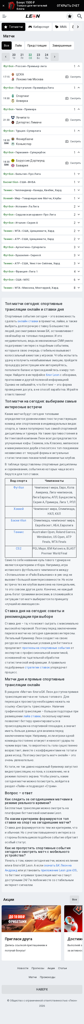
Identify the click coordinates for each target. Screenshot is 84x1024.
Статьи (62, 968)
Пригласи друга (18, 939)
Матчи (33, 977)
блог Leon (52, 375)
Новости (22, 968)
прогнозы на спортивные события (46, 648)
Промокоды (47, 977)
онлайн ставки (28, 321)
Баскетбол (10, 182)
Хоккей (8, 198)
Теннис (8, 190)
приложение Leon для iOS (59, 870)
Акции (51, 968)
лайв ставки (32, 716)
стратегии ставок (37, 667)
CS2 (18, 548)
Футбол (8, 66)
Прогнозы (38, 968)
